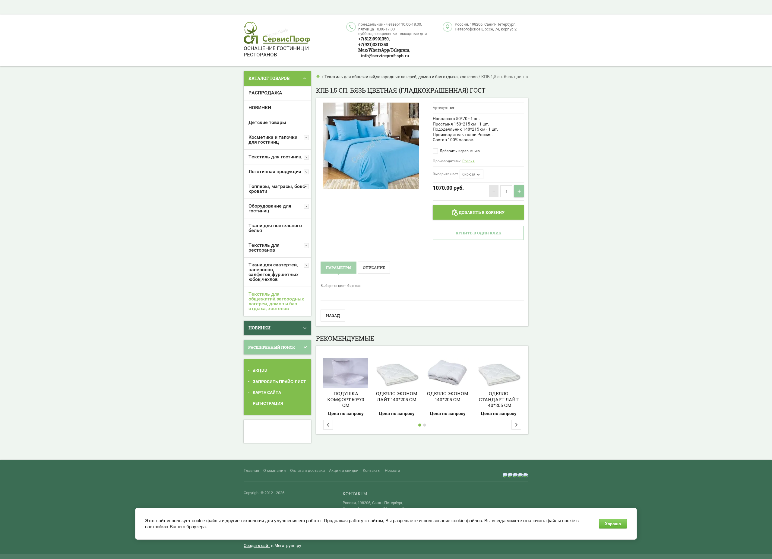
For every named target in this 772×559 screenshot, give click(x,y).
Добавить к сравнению (459, 151)
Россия (468, 161)
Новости (392, 470)
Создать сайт (257, 545)
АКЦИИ (260, 370)
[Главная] (318, 76)
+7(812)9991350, (374, 39)
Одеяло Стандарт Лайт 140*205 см (498, 399)
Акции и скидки (344, 470)
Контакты (372, 470)
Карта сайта (267, 392)
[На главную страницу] (277, 33)
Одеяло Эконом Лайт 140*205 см (396, 396)
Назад (333, 315)
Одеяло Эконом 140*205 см (447, 396)
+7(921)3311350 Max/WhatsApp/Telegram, (384, 47)
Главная (251, 470)
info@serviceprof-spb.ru (385, 56)
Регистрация (268, 403)
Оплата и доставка (307, 470)
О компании (274, 470)
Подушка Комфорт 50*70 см (345, 399)
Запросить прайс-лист (279, 381)
